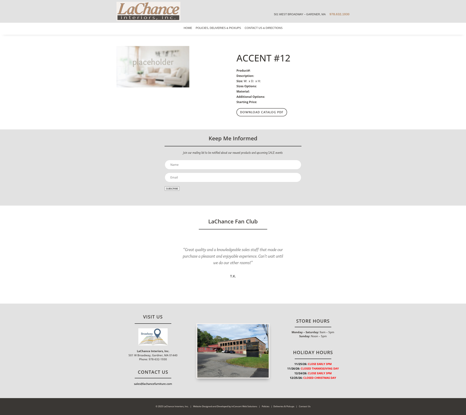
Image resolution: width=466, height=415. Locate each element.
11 (248, 283)
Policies (265, 406)
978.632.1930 (339, 14)
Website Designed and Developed (210, 406)
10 (245, 283)
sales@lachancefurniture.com (153, 384)
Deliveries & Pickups (283, 406)
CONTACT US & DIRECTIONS (264, 27)
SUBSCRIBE (172, 188)
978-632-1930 (157, 359)
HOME (188, 27)
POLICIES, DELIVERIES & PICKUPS (218, 27)
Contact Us (304, 406)
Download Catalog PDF (261, 112)
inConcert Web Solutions (244, 406)
